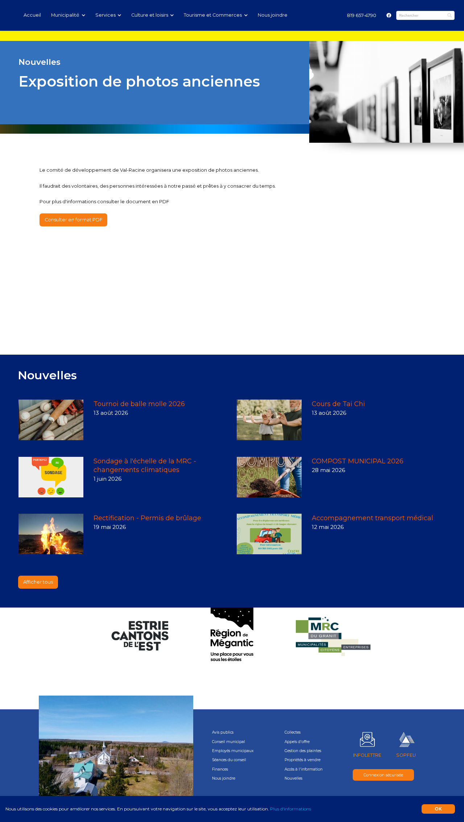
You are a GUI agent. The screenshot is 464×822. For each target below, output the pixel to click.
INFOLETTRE (367, 755)
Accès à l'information (304, 769)
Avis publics (222, 732)
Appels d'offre (297, 741)
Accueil (32, 15)
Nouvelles (293, 778)
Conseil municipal (228, 741)
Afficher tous (38, 582)
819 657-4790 (361, 15)
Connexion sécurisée (383, 774)
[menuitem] (361, 15)
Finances (220, 769)
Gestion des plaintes (303, 750)
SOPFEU (406, 755)
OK (438, 808)
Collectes (293, 732)
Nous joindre (272, 15)
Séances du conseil (229, 760)
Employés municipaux (232, 750)
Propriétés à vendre (302, 760)
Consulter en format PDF (74, 219)
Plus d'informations (290, 808)
